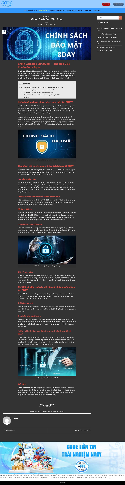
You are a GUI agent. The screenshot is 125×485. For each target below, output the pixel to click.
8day (54, 24)
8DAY (2, 475)
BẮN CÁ (68, 11)
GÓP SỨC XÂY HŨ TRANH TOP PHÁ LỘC (109, 30)
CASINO (53, 11)
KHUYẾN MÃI (88, 11)
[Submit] (120, 18)
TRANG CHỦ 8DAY (31, 11)
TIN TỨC (97, 11)
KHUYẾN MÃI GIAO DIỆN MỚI (107, 38)
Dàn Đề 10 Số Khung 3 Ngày (106, 47)
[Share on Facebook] (40, 405)
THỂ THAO (60, 11)
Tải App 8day (10, 430)
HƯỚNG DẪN (43, 11)
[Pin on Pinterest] (50, 405)
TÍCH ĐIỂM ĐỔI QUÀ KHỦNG (106, 34)
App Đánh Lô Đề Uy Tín (104, 51)
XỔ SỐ (80, 11)
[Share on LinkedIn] (53, 405)
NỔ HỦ (74, 11)
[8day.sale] (10, 4)
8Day (34, 71)
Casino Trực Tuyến (81, 430)
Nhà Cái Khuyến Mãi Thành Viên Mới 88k (109, 43)
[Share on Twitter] (43, 405)
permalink (61, 411)
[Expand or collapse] (73, 83)
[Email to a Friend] (46, 405)
